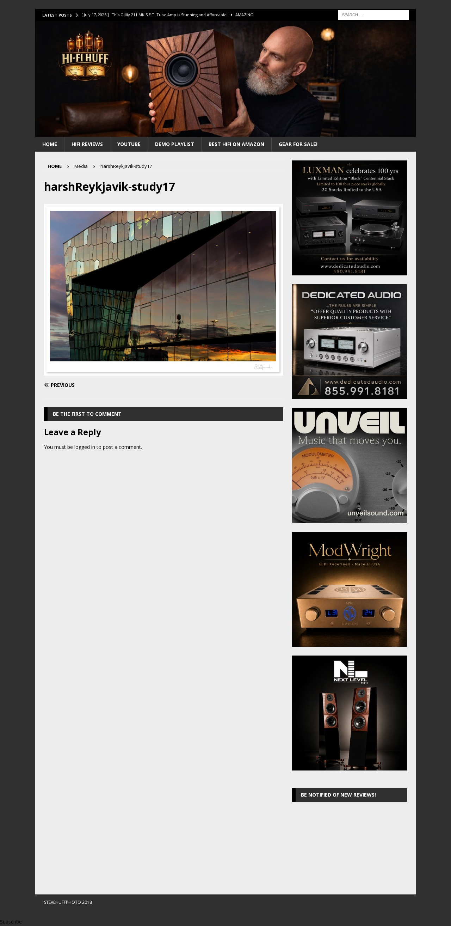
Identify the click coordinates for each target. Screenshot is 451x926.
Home (49, 144)
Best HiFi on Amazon (236, 144)
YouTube (129, 144)
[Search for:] (373, 14)
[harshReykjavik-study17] (163, 371)
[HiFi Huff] (225, 132)
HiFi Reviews (87, 144)
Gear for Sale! (298, 144)
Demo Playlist (174, 144)
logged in (84, 447)
